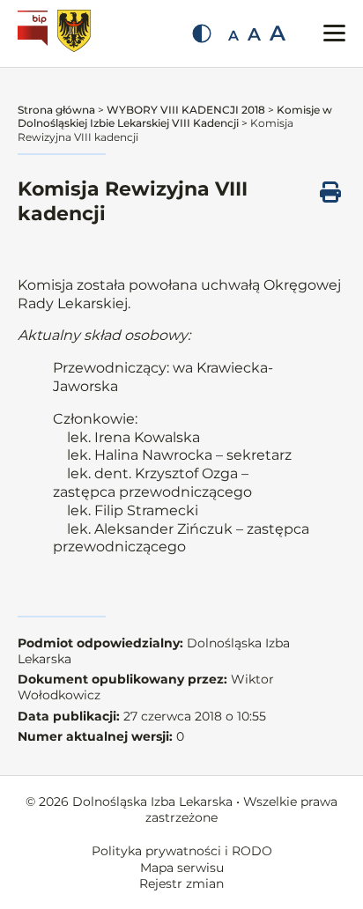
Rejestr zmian (181, 883)
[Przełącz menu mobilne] (334, 33)
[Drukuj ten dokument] (330, 192)
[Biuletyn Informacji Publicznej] (35, 33)
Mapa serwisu (182, 868)
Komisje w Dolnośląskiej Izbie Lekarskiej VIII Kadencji (175, 116)
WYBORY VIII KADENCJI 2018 (186, 109)
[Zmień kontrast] (201, 33)
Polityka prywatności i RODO (182, 851)
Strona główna (56, 109)
